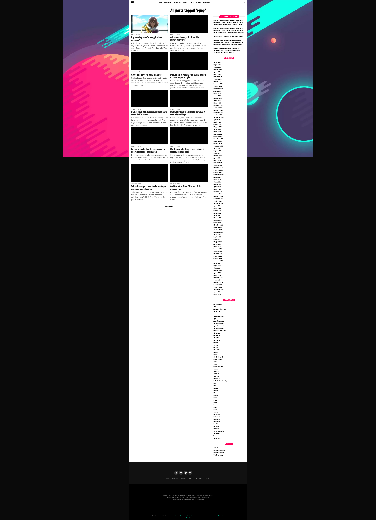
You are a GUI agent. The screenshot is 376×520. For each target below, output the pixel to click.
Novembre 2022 (218, 170)
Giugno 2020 (217, 239)
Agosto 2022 (217, 177)
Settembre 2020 (218, 232)
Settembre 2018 (218, 289)
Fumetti (185, 2)
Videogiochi (167, 2)
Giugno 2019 (217, 268)
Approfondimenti (218, 321)
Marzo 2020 (217, 246)
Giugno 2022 (217, 182)
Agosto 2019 (217, 263)
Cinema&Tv (177, 2)
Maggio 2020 (217, 242)
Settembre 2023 (218, 146)
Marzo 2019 (217, 275)
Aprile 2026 (217, 72)
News (215, 397)
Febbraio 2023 (217, 163)
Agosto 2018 (217, 292)
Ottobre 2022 (217, 172)
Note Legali (188, 517)
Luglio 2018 (217, 294)
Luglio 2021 (217, 208)
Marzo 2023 (217, 160)
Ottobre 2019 (217, 258)
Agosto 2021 (217, 206)
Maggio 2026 (217, 69)
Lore (214, 386)
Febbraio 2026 (217, 77)
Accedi (215, 448)
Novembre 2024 (218, 112)
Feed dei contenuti (219, 450)
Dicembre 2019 (218, 254)
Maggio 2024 (217, 127)
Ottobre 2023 (217, 144)
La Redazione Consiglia (220, 381)
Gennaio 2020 (217, 251)
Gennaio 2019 (217, 280)
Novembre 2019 (218, 256)
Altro (198, 2)
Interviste (216, 371)
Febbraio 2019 (217, 278)
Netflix (215, 395)
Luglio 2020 (217, 237)
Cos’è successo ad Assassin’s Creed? (231, 37)
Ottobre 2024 (217, 115)
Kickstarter (216, 378)
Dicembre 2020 (218, 225)
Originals (216, 412)
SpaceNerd (205, 2)
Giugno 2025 (217, 96)
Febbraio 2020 (217, 249)
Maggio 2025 (217, 98)
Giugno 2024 (217, 124)
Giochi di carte (217, 359)
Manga (215, 388)
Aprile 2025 (217, 101)
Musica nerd (217, 393)
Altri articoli (169, 206)
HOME (160, 2)
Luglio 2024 (217, 122)
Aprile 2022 (217, 187)
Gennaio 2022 (217, 194)
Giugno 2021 (217, 210)
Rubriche (216, 424)
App (214, 319)
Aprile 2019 (217, 273)
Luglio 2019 (217, 266)
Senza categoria (218, 431)
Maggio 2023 (217, 156)
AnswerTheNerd (218, 316)
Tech (192, 2)
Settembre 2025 (218, 89)
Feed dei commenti (219, 452)
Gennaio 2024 (217, 136)
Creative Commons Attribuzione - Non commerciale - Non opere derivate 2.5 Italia (199, 516)
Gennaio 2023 (217, 165)
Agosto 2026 (217, 62)
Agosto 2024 (217, 120)
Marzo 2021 (217, 218)
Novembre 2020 (218, 227)
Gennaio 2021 (217, 222)
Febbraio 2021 (217, 220)
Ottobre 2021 (217, 201)
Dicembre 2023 (218, 139)
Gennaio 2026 (217, 79)
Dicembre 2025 (218, 81)
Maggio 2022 (217, 184)
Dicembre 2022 (218, 167)
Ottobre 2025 (217, 86)
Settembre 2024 (218, 117)
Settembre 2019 (218, 261)
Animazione (217, 311)
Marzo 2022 (217, 189)
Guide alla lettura (218, 366)
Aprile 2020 (217, 244)
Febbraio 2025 (217, 105)
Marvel (215, 390)
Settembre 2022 (218, 175)
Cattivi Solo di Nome (219, 331)
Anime (215, 314)
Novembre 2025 (218, 84)
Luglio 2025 (217, 93)
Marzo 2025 (217, 103)
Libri (214, 383)
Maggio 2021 (217, 213)
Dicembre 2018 (218, 282)
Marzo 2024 (217, 132)
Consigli (216, 342)
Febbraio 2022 (217, 191)
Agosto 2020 (217, 234)
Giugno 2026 (217, 67)
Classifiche (216, 335)
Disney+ (215, 352)
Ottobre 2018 (217, 287)
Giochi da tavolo (218, 357)
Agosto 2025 (217, 91)
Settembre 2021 (218, 203)
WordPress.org (218, 455)
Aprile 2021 (217, 215)
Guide (215, 362)
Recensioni (216, 414)
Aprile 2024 (217, 129)
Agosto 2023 (217, 148)
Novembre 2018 (218, 285)
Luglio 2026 (217, 65)
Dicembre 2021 (218, 196)
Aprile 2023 (217, 158)
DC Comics (216, 350)
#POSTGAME (217, 304)
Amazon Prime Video (219, 309)
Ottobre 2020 (217, 230)
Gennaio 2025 (217, 108)
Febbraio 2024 (217, 134)
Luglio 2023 (217, 151)
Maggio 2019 (217, 270)
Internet (215, 369)
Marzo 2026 (217, 74)
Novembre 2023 (218, 141)
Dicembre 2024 (218, 110)
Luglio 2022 (217, 179)
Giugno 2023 (217, 153)
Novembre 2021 (218, 199)
